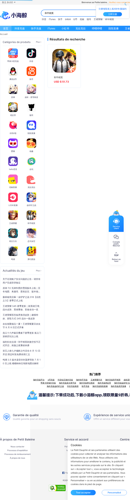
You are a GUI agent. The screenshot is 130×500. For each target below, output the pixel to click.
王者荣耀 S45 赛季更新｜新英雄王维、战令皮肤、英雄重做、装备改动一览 (22, 308)
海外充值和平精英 (112, 380)
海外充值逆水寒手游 (67, 383)
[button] (8, 2)
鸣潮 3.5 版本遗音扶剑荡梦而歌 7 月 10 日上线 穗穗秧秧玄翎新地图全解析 (22, 361)
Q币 (75, 19)
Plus (38, 42)
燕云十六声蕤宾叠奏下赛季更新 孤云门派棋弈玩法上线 (22, 334)
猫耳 (89, 19)
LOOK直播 (13, 205)
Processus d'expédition (17, 450)
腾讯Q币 (13, 79)
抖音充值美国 (72, 386)
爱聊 (13, 151)
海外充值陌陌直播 (100, 386)
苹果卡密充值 (13, 61)
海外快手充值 (82, 380)
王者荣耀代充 (96, 380)
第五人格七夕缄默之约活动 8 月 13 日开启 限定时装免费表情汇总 (21, 352)
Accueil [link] (3, 34)
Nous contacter (17, 447)
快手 (60, 19)
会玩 (31, 169)
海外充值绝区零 (104, 383)
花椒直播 (13, 187)
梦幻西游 (31, 259)
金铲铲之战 (31, 205)
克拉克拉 (80, 28)
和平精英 (109, 19)
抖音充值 (20, 28)
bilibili (68, 19)
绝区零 (13, 115)
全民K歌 (13, 133)
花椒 (82, 19)
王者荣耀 (98, 19)
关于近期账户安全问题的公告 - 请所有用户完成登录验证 (21, 281)
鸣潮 (13, 259)
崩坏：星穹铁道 (31, 97)
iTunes (52, 19)
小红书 (65, 28)
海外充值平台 (39, 380)
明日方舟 (13, 241)
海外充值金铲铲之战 (55, 386)
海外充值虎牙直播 (118, 386)
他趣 (31, 151)
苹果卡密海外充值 (48, 383)
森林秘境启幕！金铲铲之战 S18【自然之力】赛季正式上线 (22, 299)
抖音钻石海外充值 (65, 380)
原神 (13, 97)
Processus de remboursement (17, 454)
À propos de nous (17, 458)
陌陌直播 (113, 28)
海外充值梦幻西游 (86, 383)
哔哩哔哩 (97, 28)
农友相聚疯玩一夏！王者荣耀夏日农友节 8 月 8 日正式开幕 (21, 325)
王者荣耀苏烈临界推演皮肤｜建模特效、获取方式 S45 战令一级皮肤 (20, 316)
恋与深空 (31, 241)
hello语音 (13, 169)
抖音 (44, 19)
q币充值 (51, 380)
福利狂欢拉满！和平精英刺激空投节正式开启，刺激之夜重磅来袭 (21, 343)
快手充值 (36, 28)
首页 (5, 28)
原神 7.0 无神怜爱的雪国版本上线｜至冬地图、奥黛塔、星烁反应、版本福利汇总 (21, 290)
